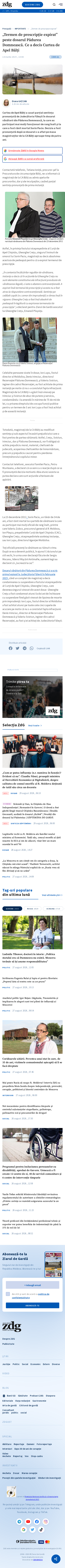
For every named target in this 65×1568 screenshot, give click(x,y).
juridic (5, 1412)
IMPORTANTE (20, 28)
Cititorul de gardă (28, 1405)
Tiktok (41, 1529)
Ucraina (53, 909)
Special (7, 1436)
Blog (5, 1388)
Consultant (8, 1410)
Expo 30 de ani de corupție (28, 1448)
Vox (27, 1456)
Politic (6, 877)
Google (24, 1529)
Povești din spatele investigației (19, 1477)
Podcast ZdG (36, 1395)
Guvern (12, 909)
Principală (6, 28)
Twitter (32, 1529)
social (24, 1412)
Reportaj (17, 1456)
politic (14, 1412)
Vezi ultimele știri (51, 895)
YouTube (28, 1521)
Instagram (45, 1521)
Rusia (32, 909)
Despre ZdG (8, 1338)
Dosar (14, 793)
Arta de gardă (9, 1405)
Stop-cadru (37, 1456)
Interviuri (8, 1095)
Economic (36, 1364)
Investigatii (9, 1465)
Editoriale (7, 1400)
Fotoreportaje (44, 1444)
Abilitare (6, 1444)
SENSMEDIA (38, 1560)
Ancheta (6, 1473)
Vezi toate (34, 725)
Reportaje (19, 1444)
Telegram (19, 1521)
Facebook (37, 1521)
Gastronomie (39, 1400)
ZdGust (7, 1422)
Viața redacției (22, 1400)
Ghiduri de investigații (49, 1477)
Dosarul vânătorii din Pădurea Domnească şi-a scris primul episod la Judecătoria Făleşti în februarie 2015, (29, 574)
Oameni (30, 1444)
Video (5, 1373)
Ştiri (5, 1356)
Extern (46, 1364)
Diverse (56, 1364)
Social (5, 1119)
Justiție (6, 1364)
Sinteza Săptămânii (21, 823)
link (9, 700)
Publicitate (8, 1343)
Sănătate (23, 1395)
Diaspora (50, 1395)
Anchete (6, 1456)
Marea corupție (29, 1473)
